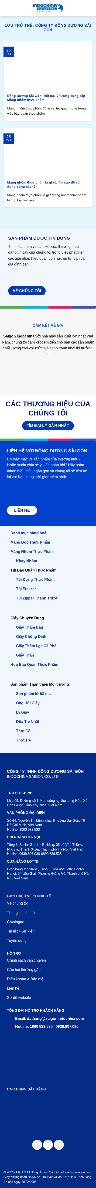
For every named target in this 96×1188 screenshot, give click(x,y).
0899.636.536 (51, 854)
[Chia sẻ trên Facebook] (37, 1145)
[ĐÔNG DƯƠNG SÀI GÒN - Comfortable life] (48, 8)
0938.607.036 (29, 854)
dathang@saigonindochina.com (55, 1019)
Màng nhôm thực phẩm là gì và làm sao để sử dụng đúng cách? (43, 184)
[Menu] (6, 8)
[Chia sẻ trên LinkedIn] (59, 1145)
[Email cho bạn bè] (48, 1145)
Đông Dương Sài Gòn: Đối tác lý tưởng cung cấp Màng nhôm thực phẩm (46, 98)
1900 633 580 (29, 829)
